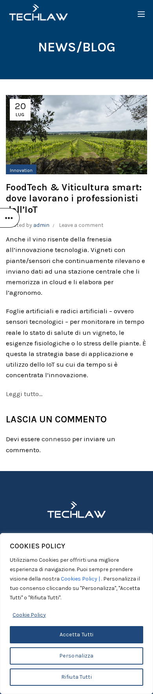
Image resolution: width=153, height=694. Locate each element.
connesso (56, 439)
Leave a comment (81, 225)
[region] (76, 613)
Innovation (21, 170)
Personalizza (76, 655)
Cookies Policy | (81, 578)
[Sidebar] (10, 218)
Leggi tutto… (24, 394)
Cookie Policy (29, 615)
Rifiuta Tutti (76, 677)
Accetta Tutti (77, 634)
